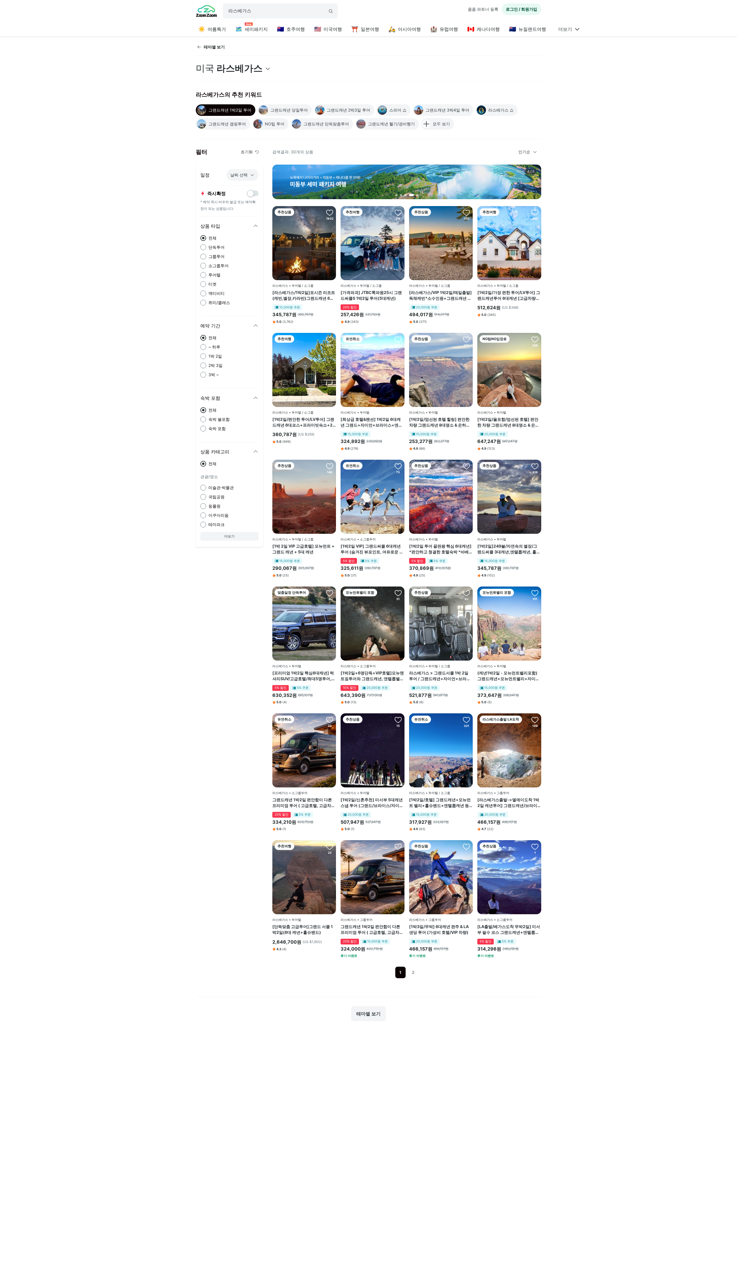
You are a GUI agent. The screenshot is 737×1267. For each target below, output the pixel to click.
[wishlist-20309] (398, 593)
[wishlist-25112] (398, 846)
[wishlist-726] (466, 593)
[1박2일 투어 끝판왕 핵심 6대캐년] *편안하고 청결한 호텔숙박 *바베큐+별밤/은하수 (441, 549)
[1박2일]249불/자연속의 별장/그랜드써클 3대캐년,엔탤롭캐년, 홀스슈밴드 (508, 549)
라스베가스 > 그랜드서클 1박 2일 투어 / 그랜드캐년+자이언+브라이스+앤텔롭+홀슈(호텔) (439, 675)
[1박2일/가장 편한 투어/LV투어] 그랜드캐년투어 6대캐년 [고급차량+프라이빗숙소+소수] (508, 295)
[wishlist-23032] (535, 846)
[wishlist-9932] (398, 719)
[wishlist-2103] (535, 466)
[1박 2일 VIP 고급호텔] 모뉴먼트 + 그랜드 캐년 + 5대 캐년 (303, 549)
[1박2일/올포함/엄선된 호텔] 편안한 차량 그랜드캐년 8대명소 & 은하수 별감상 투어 (508, 422)
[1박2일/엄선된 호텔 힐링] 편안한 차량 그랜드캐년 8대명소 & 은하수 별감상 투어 (439, 422)
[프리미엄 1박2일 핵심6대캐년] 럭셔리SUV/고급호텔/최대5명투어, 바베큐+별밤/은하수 (303, 675)
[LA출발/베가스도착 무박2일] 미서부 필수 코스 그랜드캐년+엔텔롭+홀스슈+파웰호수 (508, 929)
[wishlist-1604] (329, 466)
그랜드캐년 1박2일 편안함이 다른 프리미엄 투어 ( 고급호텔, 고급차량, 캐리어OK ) (302, 802)
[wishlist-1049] (329, 846)
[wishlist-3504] (329, 339)
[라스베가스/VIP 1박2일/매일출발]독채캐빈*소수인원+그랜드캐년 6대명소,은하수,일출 (440, 295)
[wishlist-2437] (466, 466)
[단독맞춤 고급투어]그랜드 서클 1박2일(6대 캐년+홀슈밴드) (302, 929)
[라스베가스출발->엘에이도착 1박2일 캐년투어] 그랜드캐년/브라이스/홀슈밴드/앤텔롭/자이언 (508, 802)
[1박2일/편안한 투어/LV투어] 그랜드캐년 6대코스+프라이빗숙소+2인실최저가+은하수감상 (303, 422)
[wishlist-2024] (329, 212)
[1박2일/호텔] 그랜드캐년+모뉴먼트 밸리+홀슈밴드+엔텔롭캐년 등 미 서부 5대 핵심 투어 (440, 802)
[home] (206, 11)
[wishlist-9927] (466, 339)
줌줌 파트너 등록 (483, 9)
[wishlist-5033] (535, 593)
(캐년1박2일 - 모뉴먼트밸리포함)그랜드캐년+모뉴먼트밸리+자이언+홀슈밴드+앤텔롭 (508, 675)
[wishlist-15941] (535, 719)
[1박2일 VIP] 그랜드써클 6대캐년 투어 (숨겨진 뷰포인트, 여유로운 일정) (372, 549)
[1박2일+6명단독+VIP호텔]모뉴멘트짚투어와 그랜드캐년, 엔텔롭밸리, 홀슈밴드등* (372, 675)
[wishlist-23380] (466, 846)
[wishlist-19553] (329, 719)
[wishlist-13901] (466, 212)
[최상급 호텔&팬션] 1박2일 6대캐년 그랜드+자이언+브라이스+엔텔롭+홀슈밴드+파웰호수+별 (371, 422)
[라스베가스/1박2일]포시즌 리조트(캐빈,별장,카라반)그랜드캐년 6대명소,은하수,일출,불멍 (303, 295)
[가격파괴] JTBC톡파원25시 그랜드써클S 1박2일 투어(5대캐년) (371, 295)
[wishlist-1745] (398, 339)
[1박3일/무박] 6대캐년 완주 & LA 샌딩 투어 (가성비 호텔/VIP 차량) (439, 929)
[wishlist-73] (466, 719)
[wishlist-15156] (398, 466)
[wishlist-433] (398, 212)
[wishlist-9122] (535, 339)
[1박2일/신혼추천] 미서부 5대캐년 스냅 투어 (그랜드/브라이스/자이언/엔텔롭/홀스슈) (372, 802)
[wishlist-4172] (535, 212)
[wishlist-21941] (329, 593)
